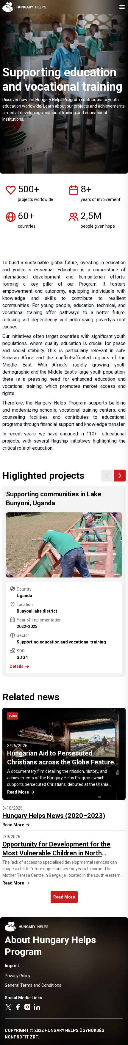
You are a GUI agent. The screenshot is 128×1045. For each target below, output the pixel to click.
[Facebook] (17, 1007)
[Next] (120, 475)
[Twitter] (8, 1007)
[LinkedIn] (36, 1007)
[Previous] (107, 475)
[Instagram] (27, 1007)
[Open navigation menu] (122, 7)
